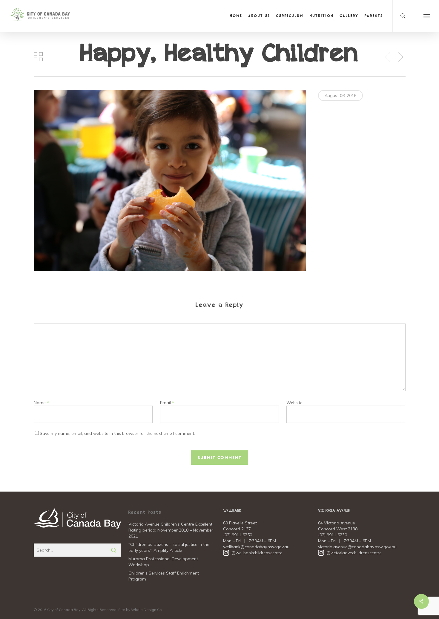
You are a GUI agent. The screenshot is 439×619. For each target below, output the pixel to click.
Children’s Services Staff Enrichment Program (163, 576)
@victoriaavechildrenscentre (350, 552)
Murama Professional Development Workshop (163, 561)
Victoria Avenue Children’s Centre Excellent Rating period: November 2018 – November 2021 (170, 530)
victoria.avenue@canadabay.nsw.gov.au (357, 546)
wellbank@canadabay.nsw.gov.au (256, 546)
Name (41, 402)
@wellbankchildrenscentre (253, 552)
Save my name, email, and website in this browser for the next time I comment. (117, 433)
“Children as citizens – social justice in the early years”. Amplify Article (168, 547)
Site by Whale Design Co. (140, 609)
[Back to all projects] (38, 57)
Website (294, 402)
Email (167, 402)
